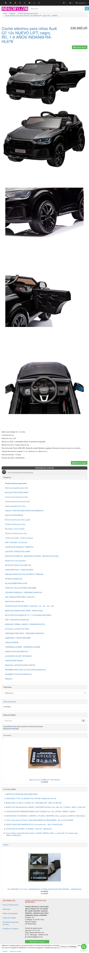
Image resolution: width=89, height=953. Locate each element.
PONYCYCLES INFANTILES (14, 601)
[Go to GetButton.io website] (83, 950)
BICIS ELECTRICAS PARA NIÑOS (16, 492)
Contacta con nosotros (10, 928)
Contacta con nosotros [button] (38, 942)
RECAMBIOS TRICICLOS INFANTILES (18, 674)
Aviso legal (6, 909)
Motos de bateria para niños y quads (17, 520)
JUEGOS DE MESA (11, 642)
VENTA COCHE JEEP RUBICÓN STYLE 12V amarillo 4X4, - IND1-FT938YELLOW (34, 824)
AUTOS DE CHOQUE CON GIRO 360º (18, 565)
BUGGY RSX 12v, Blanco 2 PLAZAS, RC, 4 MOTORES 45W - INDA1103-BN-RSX (34, 803)
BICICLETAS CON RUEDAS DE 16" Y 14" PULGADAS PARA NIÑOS (28, 615)
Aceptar (5, 951)
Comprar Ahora (80, 47)
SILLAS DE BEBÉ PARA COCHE (16, 583)
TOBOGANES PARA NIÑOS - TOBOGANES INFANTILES (24, 633)
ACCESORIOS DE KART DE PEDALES (18, 656)
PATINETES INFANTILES (13, 579)
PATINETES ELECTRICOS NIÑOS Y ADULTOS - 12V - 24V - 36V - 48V (29, 606)
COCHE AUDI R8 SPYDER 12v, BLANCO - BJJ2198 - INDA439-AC (29, 829)
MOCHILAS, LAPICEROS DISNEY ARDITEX (20, 665)
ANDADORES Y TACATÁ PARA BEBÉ (17, 638)
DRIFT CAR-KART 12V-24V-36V (16, 542)
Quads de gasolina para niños (15, 506)
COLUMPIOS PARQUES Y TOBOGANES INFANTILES (23, 592)
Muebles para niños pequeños (15, 561)
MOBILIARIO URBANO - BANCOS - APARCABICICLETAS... (25, 624)
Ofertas (5, 845)
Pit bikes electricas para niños (15, 524)
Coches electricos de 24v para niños (17, 501)
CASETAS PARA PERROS (14, 661)
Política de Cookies (9, 918)
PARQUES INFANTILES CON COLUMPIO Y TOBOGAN (24, 574)
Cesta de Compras (9, 702)
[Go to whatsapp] (84, 946)
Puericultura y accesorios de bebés (17, 629)
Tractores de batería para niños (16, 533)
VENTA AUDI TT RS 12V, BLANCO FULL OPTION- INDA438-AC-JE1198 (31, 798)
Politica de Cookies (15, 951)
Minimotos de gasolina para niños (16, 488)
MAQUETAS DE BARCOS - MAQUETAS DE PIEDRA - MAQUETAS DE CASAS (32, 556)
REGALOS (8, 679)
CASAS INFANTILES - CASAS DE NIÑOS (19, 570)
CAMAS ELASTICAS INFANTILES (16, 651)
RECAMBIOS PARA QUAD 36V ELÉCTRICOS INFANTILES (25, 670)
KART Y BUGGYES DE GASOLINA (17, 620)
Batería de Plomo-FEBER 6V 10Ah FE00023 (44, 780)
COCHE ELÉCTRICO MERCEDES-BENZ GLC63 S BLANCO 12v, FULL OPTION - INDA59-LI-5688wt (40, 811)
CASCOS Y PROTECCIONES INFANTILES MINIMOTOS (24, 511)
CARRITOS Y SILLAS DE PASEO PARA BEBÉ (20, 588)
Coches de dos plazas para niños (16, 497)
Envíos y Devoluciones (10, 905)
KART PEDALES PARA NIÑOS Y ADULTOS (20, 597)
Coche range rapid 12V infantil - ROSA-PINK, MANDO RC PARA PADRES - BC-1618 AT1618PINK (39, 820)
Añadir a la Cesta (80, 463)
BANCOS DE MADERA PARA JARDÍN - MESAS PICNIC (24, 611)
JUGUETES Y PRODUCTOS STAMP (17, 551)
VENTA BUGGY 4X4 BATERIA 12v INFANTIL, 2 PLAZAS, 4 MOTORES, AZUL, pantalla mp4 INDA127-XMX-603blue (45, 816)
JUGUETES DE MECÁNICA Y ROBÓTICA (19, 547)
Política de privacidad (10, 913)
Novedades (7, 735)
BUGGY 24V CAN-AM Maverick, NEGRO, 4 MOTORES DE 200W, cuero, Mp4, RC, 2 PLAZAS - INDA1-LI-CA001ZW (45, 807)
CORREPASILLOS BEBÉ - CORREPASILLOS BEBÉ (22, 647)
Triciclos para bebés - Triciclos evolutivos (19, 538)
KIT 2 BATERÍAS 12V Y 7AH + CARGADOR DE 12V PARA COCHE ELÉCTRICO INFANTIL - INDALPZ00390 (45, 889)
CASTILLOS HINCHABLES (14, 515)
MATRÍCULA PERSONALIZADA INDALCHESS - (22, 794)
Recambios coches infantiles (15, 529)
